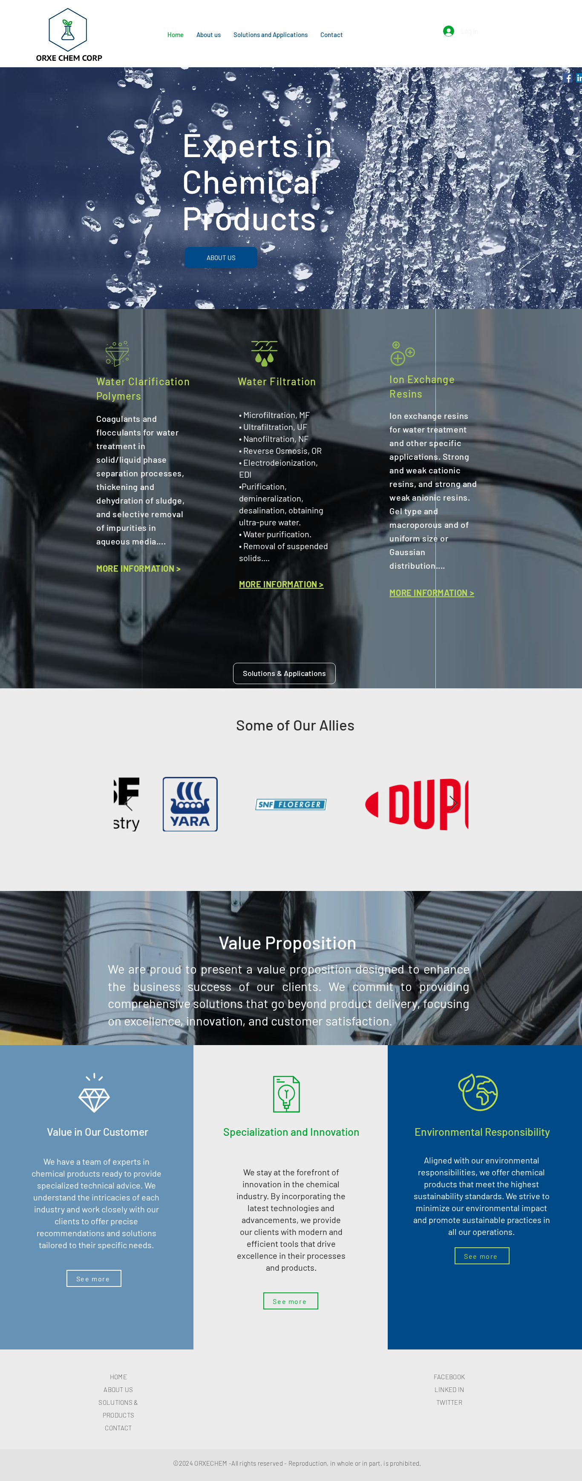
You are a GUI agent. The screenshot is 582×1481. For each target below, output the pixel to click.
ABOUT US (118, 1389)
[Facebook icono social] (567, 78)
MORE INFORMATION (278, 584)
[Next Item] (453, 804)
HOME (118, 1377)
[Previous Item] (128, 804)
